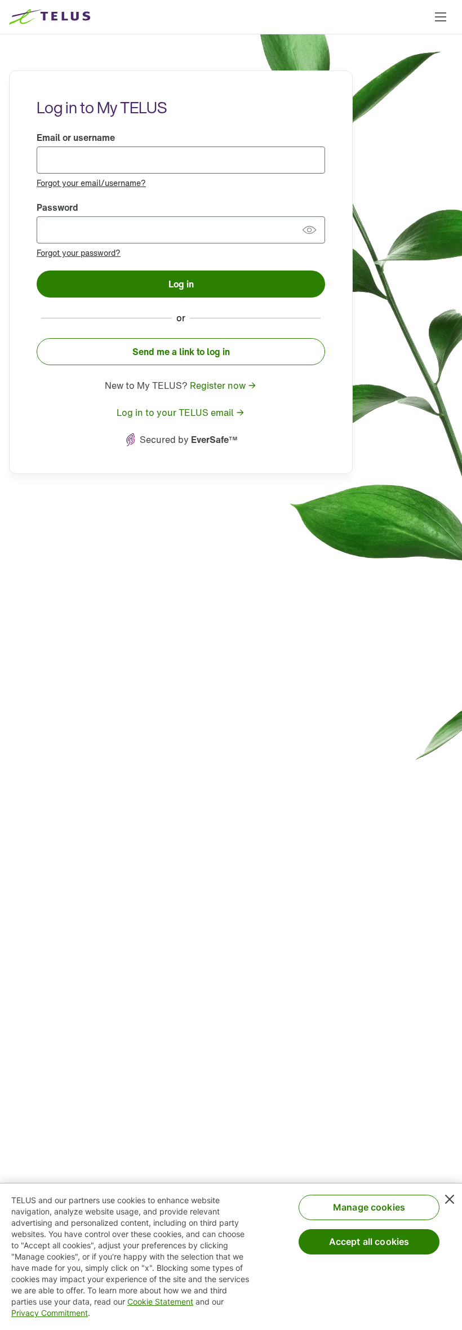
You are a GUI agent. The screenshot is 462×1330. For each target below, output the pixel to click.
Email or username (76, 137)
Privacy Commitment (49, 1313)
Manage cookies (369, 1207)
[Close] (449, 1199)
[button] (440, 17)
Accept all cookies (369, 1241)
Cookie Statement (160, 1301)
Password (57, 207)
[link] (91, 182)
